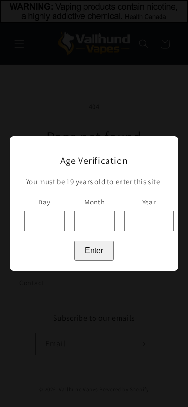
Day (44, 201)
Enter (94, 250)
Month (94, 201)
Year (149, 201)
